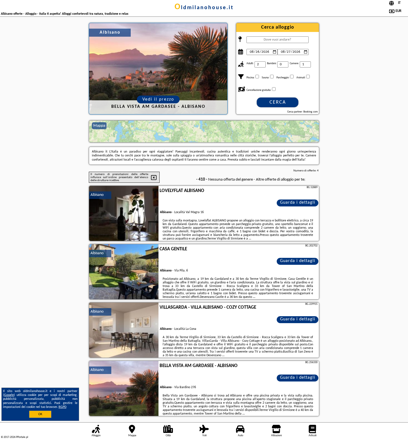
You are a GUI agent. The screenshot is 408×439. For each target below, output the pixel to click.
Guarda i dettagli (297, 202)
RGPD (62, 407)
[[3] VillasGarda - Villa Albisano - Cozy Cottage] (123, 330)
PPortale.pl (22, 437)
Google (9, 395)
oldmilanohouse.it (204, 8)
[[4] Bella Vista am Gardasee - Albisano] (123, 388)
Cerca (278, 102)
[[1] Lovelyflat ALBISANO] (123, 213)
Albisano (97, 195)
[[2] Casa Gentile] (123, 272)
